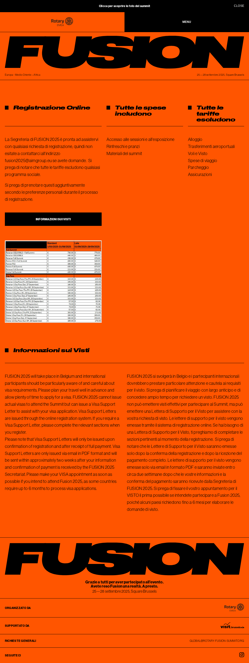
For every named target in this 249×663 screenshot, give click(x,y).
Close (239, 6)
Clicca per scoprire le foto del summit (124, 6)
